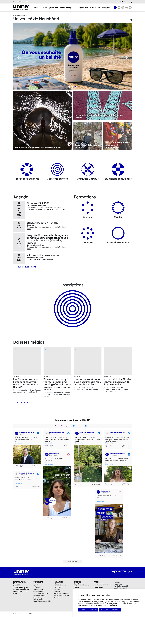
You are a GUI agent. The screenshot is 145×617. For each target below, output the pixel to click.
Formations (60, 7)
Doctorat (57, 591)
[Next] (126, 58)
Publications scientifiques (38, 590)
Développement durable (39, 596)
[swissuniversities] (121, 571)
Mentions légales (40, 613)
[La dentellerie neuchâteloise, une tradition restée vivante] (102, 105)
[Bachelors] (87, 208)
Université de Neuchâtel (22, 1)
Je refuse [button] (93, 610)
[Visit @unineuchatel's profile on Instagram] (47, 454)
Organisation (38, 586)
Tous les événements (27, 267)
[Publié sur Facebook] (68, 433)
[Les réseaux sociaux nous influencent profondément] (117, 136)
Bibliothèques (79, 584)
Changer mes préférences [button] (110, 610)
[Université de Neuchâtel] (21, 7)
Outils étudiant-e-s (20, 591)
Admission (49, 7)
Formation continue (61, 593)
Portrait (36, 584)
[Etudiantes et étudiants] (118, 170)
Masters (57, 590)
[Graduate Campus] (87, 170)
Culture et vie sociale (82, 586)
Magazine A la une (40, 593)
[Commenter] (80, 484)
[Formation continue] (118, 234)
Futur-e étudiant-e (92, 7)
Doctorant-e (98, 588)
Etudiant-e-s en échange (72, 305)
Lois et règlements (40, 599)
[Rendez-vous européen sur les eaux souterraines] (42, 120)
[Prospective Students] (26, 170)
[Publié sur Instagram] (68, 454)
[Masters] (118, 208)
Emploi (15, 593)
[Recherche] (131, 2)
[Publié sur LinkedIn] (38, 433)
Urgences (17, 586)
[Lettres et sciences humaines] (118, 7)
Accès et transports (20, 588)
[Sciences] (122, 7)
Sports (76, 588)
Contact (16, 584)
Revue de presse (24, 402)
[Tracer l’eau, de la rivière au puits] (87, 136)
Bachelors (57, 588)
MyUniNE (123, 2)
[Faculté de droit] (126, 7)
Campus (80, 7)
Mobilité (57, 597)
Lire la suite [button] (19, 443)
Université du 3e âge (61, 595)
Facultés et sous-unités (42, 601)
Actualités (106, 7)
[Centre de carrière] (57, 170)
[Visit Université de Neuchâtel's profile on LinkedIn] (16, 433)
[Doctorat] (87, 234)
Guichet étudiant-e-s (21, 590)
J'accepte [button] (82, 610)
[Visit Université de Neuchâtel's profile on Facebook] (47, 433)
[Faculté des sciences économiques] (130, 7)
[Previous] (19, 58)
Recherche (70, 7)
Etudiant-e (98, 586)
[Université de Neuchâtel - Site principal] (21, 572)
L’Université (39, 7)
